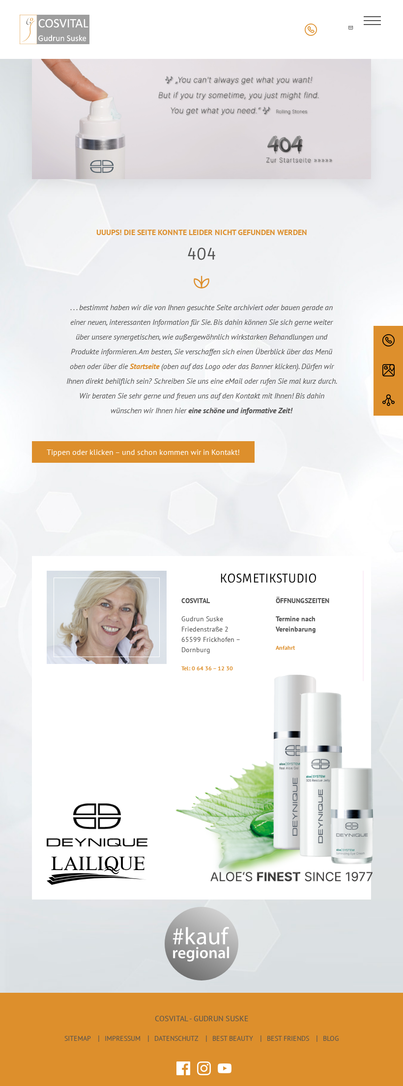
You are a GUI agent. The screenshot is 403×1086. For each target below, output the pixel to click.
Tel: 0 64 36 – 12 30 (207, 668)
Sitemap (77, 1038)
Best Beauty (232, 1038)
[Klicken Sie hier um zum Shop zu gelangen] (330, 30)
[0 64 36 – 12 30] (388, 341)
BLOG (331, 1038)
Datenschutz (176, 1038)
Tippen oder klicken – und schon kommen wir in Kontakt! (143, 452)
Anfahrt (285, 647)
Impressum (123, 1038)
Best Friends (288, 1038)
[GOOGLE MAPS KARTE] (388, 371)
